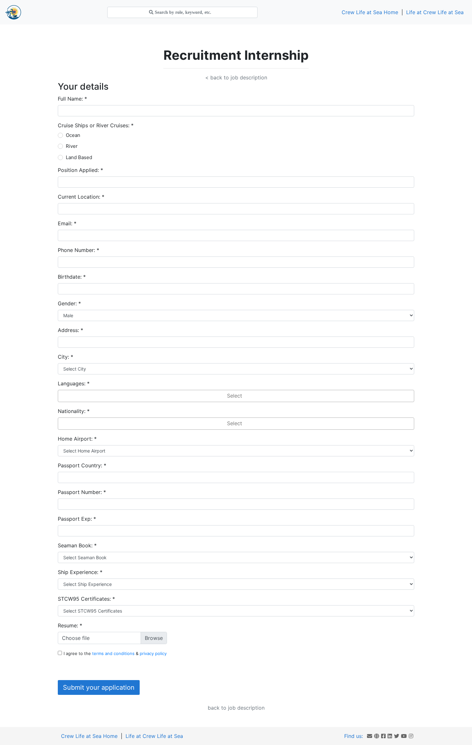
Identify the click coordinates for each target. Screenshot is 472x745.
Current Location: (81, 196)
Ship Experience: (80, 572)
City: (65, 357)
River (72, 146)
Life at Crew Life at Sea (435, 12)
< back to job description (236, 77)
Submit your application (99, 687)
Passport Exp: (77, 519)
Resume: (70, 625)
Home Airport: (77, 438)
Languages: (74, 383)
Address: (70, 330)
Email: (67, 223)
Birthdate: (72, 277)
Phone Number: (78, 250)
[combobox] (236, 396)
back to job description (236, 708)
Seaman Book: (77, 545)
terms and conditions (114, 653)
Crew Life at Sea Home (370, 12)
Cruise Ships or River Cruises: (96, 125)
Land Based (79, 157)
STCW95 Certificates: (86, 599)
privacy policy (153, 653)
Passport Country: (82, 465)
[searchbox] (236, 396)
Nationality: (74, 411)
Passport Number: (82, 492)
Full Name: (72, 98)
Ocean (73, 135)
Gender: (69, 303)
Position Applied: (80, 170)
